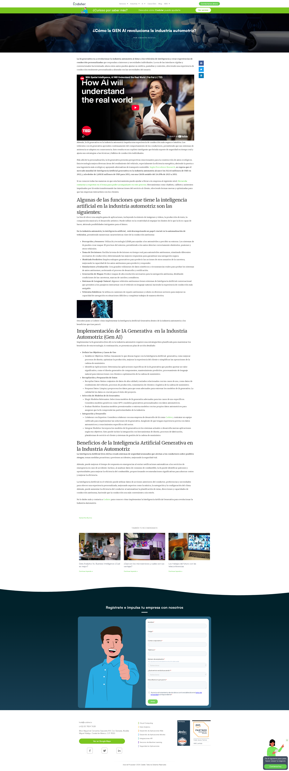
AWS (166, 4)
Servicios (122, 4)
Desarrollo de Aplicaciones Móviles (152, 735)
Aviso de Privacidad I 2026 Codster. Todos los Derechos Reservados (144, 765)
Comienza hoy (275, 766)
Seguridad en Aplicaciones (149, 746)
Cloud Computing (146, 723)
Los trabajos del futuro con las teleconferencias (182, 564)
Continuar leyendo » (86, 571)
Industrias (133, 4)
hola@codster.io (85, 722)
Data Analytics (145, 727)
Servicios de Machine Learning (151, 742)
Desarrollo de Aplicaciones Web (151, 731)
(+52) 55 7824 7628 (87, 726)
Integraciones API (146, 738)
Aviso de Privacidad (130, 756)
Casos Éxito (152, 4)
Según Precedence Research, (163, 167)
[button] (201, 63)
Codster (169, 417)
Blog (160, 4)
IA (142, 4)
